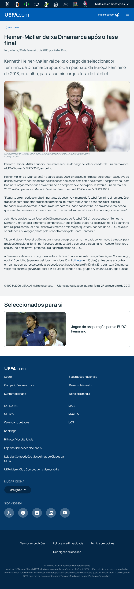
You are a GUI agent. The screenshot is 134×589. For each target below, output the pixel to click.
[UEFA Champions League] (7, 4)
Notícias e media (79, 394)
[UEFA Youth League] (56, 4)
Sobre (8, 377)
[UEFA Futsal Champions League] (65, 4)
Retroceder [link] (14, 27)
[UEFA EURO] (85, 4)
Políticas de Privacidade (68, 543)
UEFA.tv (9, 414)
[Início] (15, 368)
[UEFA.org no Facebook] (23, 517)
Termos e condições (32, 543)
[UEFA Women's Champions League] (36, 4)
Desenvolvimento (80, 385)
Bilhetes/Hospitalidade (18, 439)
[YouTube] (65, 517)
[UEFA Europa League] (17, 4)
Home (16, 15)
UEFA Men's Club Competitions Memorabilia (31, 469)
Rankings (10, 431)
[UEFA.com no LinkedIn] (51, 517)
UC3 (71, 422)
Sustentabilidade (15, 394)
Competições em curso (19, 385)
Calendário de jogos (16, 422)
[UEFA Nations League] (75, 4)
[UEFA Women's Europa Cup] (46, 4)
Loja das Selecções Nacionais (23, 448)
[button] (126, 14)
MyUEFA (73, 414)
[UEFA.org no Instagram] (37, 517)
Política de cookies (102, 543)
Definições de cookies (67, 552)
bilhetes (77, 260)
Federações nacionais (83, 377)
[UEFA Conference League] (26, 4)
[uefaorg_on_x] (9, 517)
